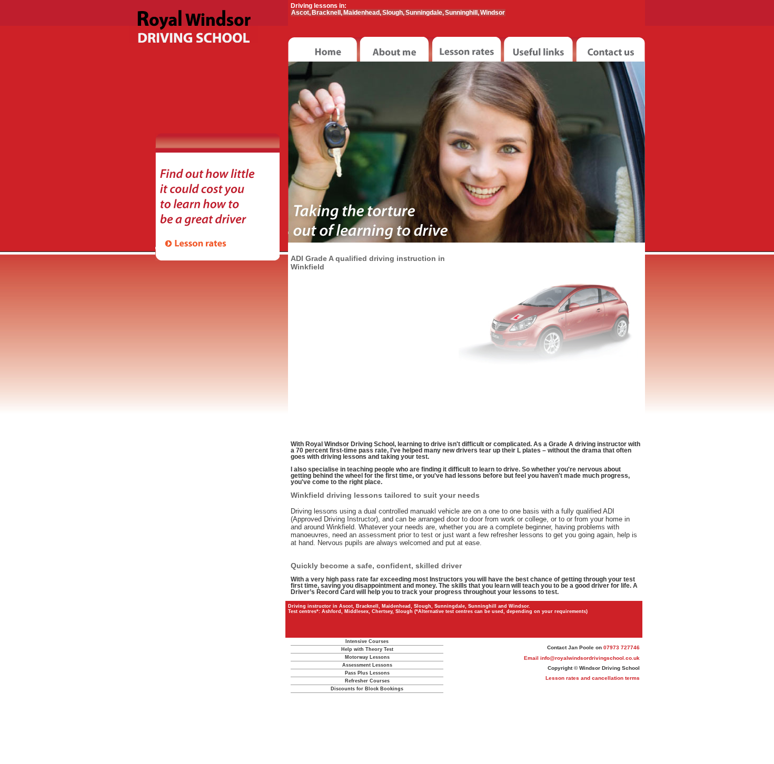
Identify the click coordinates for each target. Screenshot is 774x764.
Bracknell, (327, 12)
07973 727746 (621, 647)
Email (532, 658)
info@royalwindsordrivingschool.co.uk (590, 658)
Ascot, (301, 12)
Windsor (492, 12)
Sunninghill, (462, 12)
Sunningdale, (424, 12)
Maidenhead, (362, 12)
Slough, (393, 12)
